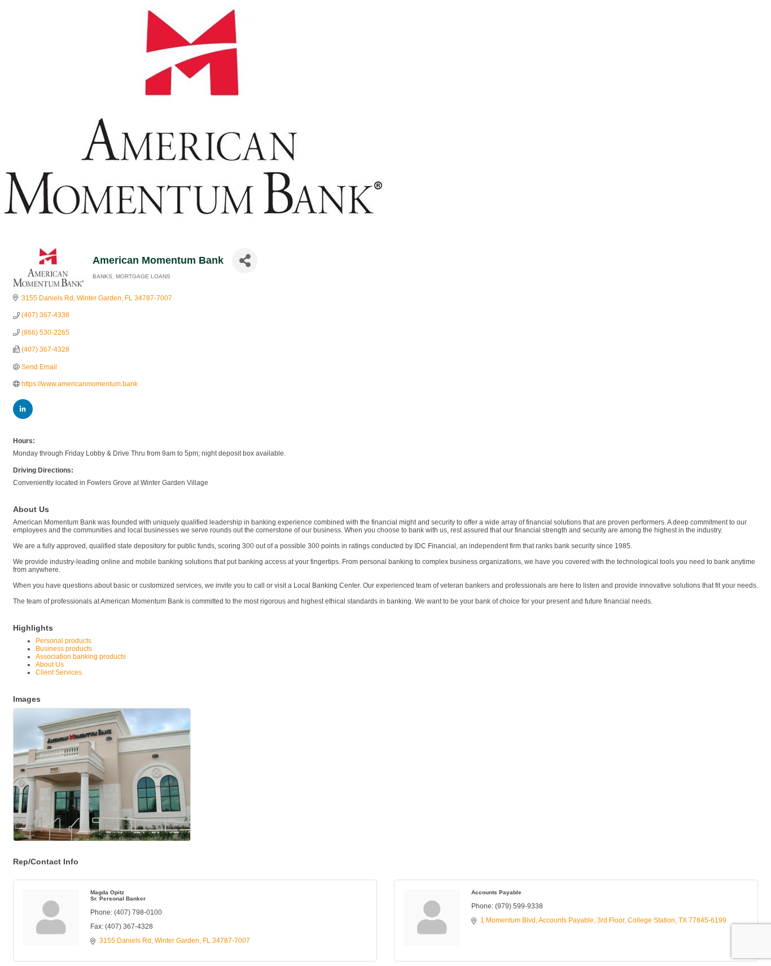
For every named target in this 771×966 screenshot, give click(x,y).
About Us (50, 664)
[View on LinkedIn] (23, 417)
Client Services (59, 672)
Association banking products (81, 657)
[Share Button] (244, 260)
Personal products (63, 641)
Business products (64, 649)
